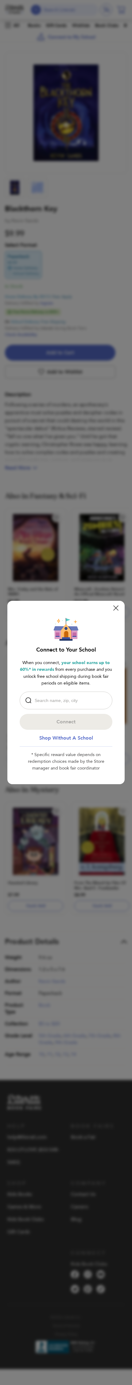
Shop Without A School (66, 738)
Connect (66, 721)
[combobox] (67, 700)
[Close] (115, 608)
